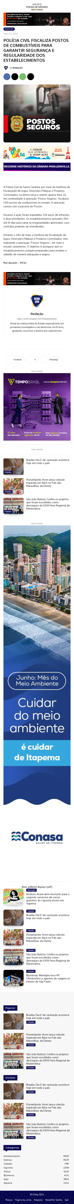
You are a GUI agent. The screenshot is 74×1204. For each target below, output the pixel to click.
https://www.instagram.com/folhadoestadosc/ (37, 319)
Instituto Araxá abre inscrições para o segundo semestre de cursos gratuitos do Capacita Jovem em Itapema (48, 898)
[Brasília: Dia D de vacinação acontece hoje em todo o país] (13, 466)
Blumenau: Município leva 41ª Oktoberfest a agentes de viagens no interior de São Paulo (48, 978)
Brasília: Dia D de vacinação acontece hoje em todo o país (47, 461)
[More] (65, 359)
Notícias (9, 29)
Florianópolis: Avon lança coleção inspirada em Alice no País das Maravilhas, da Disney (45, 483)
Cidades (8, 472)
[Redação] (6, 67)
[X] (14, 76)
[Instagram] (37, 336)
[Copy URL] (30, 76)
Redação (18, 67)
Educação (31, 890)
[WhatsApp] (22, 76)
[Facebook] (6, 76)
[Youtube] (42, 336)
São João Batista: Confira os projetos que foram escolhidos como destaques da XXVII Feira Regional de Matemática (48, 504)
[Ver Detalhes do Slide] (37, 278)
